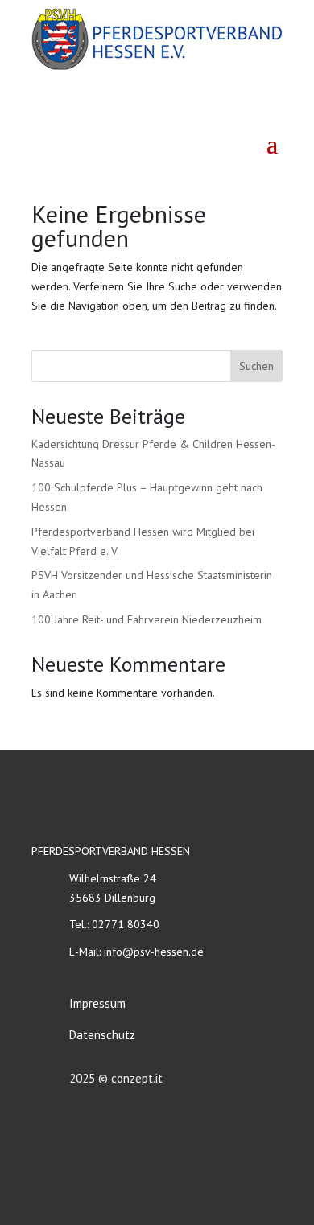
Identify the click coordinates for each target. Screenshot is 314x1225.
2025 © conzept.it (116, 1078)
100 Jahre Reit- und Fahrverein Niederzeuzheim (146, 619)
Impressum (97, 1003)
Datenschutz (102, 1034)
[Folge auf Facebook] (197, 108)
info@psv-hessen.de (154, 951)
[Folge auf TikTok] (268, 108)
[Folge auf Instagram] (232, 108)
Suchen (256, 366)
